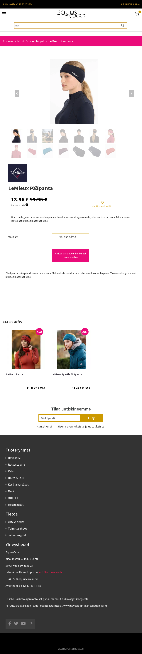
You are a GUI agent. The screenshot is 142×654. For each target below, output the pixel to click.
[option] (25, 358)
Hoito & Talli (16, 478)
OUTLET (13, 498)
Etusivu (8, 41)
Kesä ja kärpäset (18, 484)
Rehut (12, 471)
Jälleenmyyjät (17, 535)
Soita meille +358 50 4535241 (18, 4)
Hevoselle (14, 458)
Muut (11, 491)
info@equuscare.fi (50, 572)
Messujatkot (16, 504)
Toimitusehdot (17, 528)
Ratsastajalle (16, 464)
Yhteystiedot (16, 522)
